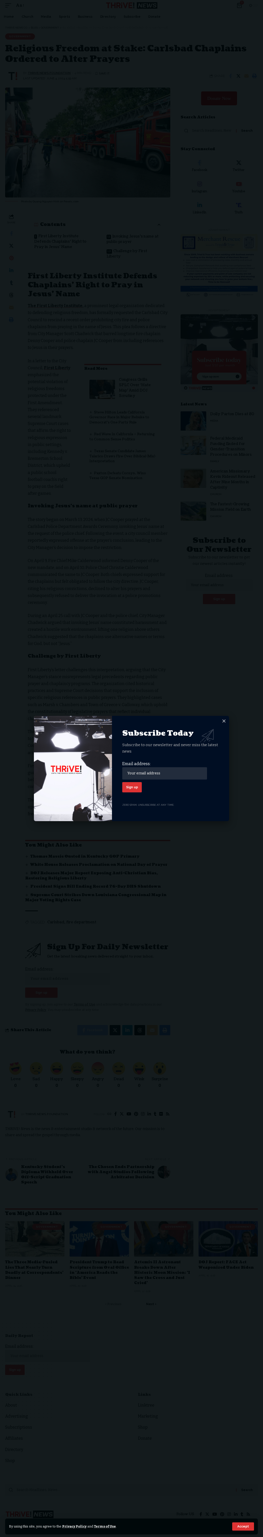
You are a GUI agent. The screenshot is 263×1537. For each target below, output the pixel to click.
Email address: (136, 763)
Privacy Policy (74, 1526)
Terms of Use (105, 1526)
